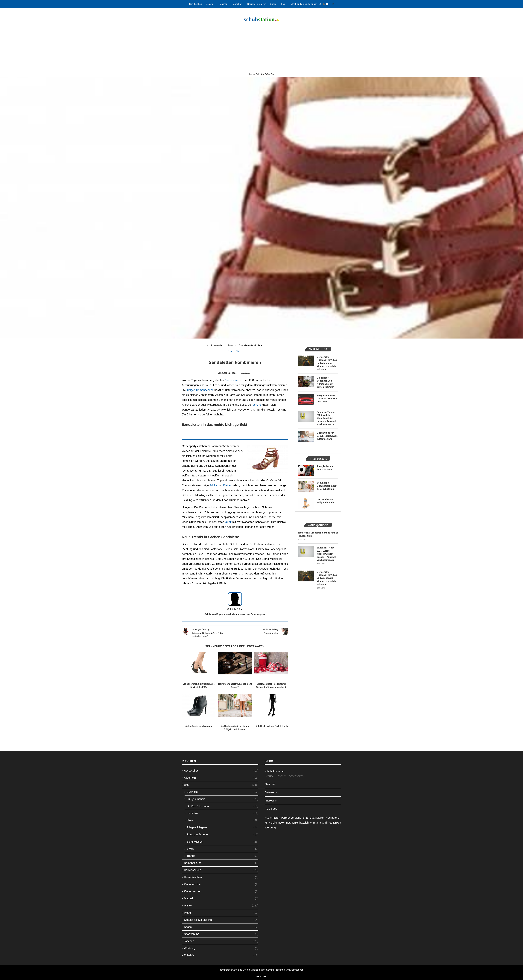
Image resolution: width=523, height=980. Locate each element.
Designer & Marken (256, 4)
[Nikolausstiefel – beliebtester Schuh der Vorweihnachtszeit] (271, 663)
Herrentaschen (221, 877)
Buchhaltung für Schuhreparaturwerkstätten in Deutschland (327, 436)
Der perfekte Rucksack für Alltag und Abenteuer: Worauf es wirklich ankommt (327, 363)
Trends (222, 855)
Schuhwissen (222, 841)
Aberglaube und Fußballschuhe (325, 467)
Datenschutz (272, 792)
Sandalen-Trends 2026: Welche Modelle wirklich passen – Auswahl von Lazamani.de (326, 418)
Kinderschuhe (221, 884)
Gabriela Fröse (229, 373)
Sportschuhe (221, 933)
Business (222, 791)
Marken (221, 905)
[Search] (320, 4)
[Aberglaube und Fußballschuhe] (306, 470)
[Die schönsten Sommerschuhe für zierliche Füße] (198, 663)
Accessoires (221, 770)
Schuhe (209, 4)
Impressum (271, 800)
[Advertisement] (261, 51)
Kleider (227, 485)
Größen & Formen (222, 806)
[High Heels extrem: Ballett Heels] (271, 705)
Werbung (221, 948)
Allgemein (221, 777)
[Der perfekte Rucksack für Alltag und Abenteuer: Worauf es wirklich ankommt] (306, 361)
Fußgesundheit (222, 799)
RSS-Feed (271, 808)
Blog (282, 4)
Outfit (228, 521)
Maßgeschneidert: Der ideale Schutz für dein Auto (327, 398)
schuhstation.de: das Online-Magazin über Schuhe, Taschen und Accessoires (261, 969)
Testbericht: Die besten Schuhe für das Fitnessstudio (318, 534)
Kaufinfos (222, 813)
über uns (270, 784)
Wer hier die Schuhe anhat (304, 4)
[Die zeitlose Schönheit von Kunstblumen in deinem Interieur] (306, 381)
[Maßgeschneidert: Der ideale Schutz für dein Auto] (306, 399)
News (222, 820)
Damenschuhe (221, 862)
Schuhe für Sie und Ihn (221, 919)
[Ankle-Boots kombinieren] (198, 705)
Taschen (223, 4)
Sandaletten (232, 380)
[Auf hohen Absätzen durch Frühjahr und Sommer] (235, 705)
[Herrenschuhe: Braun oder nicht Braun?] (235, 663)
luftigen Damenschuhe (200, 389)
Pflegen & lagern (222, 827)
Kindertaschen (221, 891)
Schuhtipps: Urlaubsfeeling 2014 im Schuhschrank (327, 486)
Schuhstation (195, 4)
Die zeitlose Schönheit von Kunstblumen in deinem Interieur (325, 382)
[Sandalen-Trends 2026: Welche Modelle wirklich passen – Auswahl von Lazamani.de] (306, 416)
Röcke (213, 485)
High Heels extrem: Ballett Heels (271, 726)
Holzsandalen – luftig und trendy (325, 500)
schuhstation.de (214, 345)
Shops (273, 4)
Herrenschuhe (221, 869)
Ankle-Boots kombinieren (198, 726)
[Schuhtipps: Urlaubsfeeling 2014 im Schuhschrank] (306, 486)
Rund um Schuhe (222, 834)
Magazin (221, 898)
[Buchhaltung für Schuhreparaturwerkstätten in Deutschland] (306, 436)
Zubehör (237, 4)
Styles (222, 848)
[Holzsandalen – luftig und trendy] (306, 503)
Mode (221, 912)
